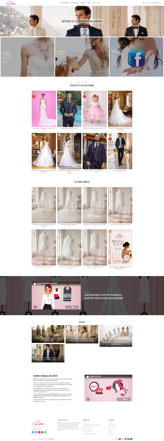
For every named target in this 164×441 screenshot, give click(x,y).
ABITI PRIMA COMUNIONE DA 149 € (82, 21)
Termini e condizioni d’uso (88, 429)
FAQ (109, 429)
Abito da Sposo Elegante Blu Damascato (69, 128)
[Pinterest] (39, 432)
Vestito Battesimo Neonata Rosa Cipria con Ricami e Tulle (94, 128)
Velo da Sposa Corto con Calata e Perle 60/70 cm (69, 266)
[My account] (150, 3)
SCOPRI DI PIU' (82, 26)
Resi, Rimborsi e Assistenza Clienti (90, 433)
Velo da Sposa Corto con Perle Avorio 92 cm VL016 (120, 224)
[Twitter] (36, 432)
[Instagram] (42, 432)
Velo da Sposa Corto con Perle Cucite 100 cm (44, 266)
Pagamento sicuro (112, 424)
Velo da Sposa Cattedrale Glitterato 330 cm (69, 224)
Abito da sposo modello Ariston (120, 170)
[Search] (152, 3)
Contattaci (111, 433)
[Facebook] (33, 432)
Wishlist (110, 431)
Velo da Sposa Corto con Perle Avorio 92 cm (95, 266)
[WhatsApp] (45, 432)
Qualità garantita (112, 427)
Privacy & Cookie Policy (87, 431)
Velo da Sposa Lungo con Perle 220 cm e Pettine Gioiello (94, 224)
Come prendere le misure (88, 427)
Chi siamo (85, 422)
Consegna (111, 422)
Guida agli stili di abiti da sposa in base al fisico (92, 424)
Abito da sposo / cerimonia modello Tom (95, 170)
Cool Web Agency (50, 439)
